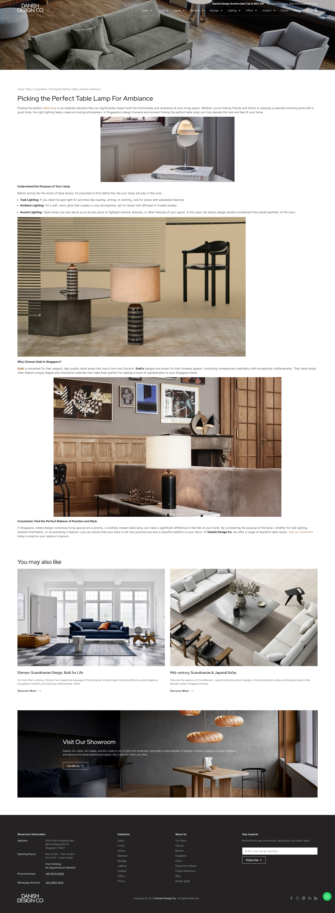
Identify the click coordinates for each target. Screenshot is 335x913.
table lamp (50, 108)
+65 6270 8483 (54, 873)
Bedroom (195, 10)
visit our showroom (301, 532)
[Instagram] (297, 898)
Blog (309, 10)
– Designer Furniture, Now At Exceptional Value (265, 3)
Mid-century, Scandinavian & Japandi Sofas (203, 672)
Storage (214, 10)
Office (249, 10)
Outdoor (266, 10)
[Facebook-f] (291, 898)
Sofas (145, 10)
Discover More (27, 690)
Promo (284, 10)
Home (20, 89)
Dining (177, 10)
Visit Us (297, 10)
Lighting (232, 10)
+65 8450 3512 (54, 882)
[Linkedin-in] (309, 898)
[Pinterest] (303, 898)
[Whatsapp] (327, 896)
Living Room (40, 89)
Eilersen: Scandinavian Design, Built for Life (50, 672)
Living (161, 10)
